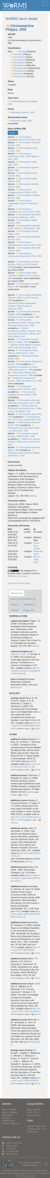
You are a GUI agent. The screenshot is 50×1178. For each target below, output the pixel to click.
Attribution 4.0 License (17, 576)
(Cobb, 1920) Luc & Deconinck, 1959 (23, 429)
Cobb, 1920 (21, 121)
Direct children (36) (17, 128)
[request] (37, 728)
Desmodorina (19, 65)
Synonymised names (18, 117)
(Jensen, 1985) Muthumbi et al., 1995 (23, 368)
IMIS (13, 687)
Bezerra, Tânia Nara (37, 559)
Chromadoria (19, 60)
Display (12, 133)
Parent (11, 109)
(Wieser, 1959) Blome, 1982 (24, 454)
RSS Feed (10, 1148)
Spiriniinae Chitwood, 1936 (22, 112)
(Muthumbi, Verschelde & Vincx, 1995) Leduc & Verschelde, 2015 (24, 408)
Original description (17, 470)
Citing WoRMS (33, 1109)
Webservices (32, 1132)
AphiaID (11, 34)
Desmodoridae (19, 71)
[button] (8, 25)
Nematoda (18, 54)
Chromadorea (19, 57)
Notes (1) (15, 604)
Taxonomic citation (17, 500)
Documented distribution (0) (23, 599)
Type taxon (13, 98)
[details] (31, 496)
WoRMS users (8, 1121)
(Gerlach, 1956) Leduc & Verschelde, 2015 (24, 442)
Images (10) (28, 610)
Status (11, 81)
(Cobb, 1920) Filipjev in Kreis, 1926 (23, 156)
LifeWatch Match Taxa (36, 1129)
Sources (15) (16, 593)
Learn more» (46, 1164)
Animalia (22, 51)
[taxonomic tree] (14, 583)
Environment (14, 462)
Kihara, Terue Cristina (36, 546)
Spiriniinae (18, 73)
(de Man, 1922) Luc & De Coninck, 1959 (23, 264)
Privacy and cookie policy (25, 1176)
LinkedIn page (12, 1151)
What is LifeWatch (10, 1112)
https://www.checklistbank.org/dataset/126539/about (25, 878)
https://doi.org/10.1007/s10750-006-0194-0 (25, 914)
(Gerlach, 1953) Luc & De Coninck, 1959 (25, 297)
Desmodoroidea (20, 68)
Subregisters (7, 1115)
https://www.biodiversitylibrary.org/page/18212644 (25, 671)
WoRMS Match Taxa (36, 1126)
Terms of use (32, 1112)
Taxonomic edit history (19, 525)
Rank (10, 89)
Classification (14, 48)
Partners (6, 1118)
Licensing (12, 567)
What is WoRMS (9, 1109)
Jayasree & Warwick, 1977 (23, 203)
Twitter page (11, 1145)
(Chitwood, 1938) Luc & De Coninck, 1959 (24, 275)
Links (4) (14, 610)
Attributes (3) (29, 604)
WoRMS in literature (11, 1123)
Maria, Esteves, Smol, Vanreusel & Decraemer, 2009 (24, 322)
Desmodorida (19, 62)
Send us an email (14, 1143)
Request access (34, 1115)
